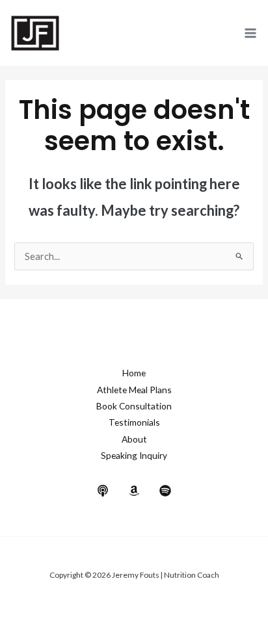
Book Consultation (134, 405)
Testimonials (134, 422)
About (134, 439)
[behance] (103, 491)
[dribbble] (165, 491)
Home (134, 372)
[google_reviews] (134, 491)
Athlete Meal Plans (134, 389)
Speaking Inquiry (134, 455)
